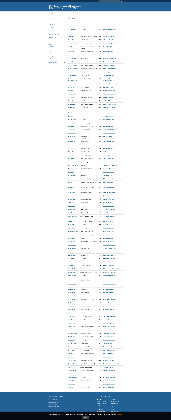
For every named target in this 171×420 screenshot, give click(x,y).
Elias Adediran (71, 33)
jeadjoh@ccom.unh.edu (108, 119)
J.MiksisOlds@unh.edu (108, 231)
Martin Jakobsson (72, 168)
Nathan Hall (71, 155)
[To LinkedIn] (102, 396)
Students (51, 54)
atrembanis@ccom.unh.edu (109, 330)
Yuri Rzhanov (71, 292)
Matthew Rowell (72, 284)
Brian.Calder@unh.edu (108, 87)
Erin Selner (70, 302)
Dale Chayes (71, 97)
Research (90, 8)
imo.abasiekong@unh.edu (109, 29)
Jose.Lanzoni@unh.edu (108, 199)
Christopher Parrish (73, 268)
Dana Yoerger (71, 384)
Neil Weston (71, 367)
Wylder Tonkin (71, 326)
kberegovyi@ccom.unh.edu (109, 61)
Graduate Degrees (101, 411)
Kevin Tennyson (72, 319)
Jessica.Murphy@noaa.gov (109, 255)
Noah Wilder (71, 374)
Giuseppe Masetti (72, 216)
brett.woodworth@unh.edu (109, 377)
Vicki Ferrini (71, 126)
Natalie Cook (71, 100)
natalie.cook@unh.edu (108, 100)
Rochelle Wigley (72, 370)
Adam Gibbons (71, 141)
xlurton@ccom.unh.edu (108, 206)
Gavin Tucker (71, 336)
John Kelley (71, 182)
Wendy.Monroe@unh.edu (109, 245)
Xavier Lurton (71, 206)
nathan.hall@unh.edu (108, 155)
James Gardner (71, 136)
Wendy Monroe (72, 245)
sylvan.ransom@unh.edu (109, 275)
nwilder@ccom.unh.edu (108, 374)
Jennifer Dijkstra (72, 104)
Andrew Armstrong (73, 39)
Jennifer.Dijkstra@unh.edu (109, 104)
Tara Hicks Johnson (73, 162)
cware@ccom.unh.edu (108, 357)
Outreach (103, 8)
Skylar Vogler (71, 346)
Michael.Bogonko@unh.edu (109, 72)
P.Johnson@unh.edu (107, 175)
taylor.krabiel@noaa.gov (109, 192)
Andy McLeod (71, 228)
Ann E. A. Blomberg (72, 68)
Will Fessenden (71, 129)
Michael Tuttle (71, 340)
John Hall (70, 151)
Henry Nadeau (71, 262)
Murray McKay (71, 224)
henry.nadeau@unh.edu (108, 262)
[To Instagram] (109, 396)
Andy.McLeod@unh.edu (108, 228)
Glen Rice (70, 279)
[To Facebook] (98, 396)
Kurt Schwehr (71, 299)
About (84, 8)
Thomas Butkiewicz (73, 83)
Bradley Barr (71, 51)
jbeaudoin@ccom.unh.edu (109, 55)
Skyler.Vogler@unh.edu (108, 346)
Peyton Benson (72, 58)
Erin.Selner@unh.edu (108, 302)
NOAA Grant (51, 24)
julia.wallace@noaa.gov (108, 350)
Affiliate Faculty (52, 49)
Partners (50, 41)
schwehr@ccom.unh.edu (109, 299)
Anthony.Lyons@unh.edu (109, 209)
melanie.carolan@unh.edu (109, 94)
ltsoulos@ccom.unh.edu (109, 333)
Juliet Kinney (71, 187)
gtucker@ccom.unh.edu (108, 336)
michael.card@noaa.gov (109, 90)
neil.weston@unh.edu (108, 367)
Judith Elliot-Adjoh (72, 119)
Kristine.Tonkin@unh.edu (109, 323)
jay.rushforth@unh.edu (108, 289)
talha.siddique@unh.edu (108, 306)
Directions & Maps (114, 411)
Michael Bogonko (72, 72)
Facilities (112, 406)
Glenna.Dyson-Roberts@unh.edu (110, 111)
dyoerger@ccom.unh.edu (109, 384)
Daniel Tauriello (72, 316)
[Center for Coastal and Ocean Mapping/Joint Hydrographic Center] (64, 6)
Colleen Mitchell (72, 238)
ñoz (74, 251)
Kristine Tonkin (72, 323)
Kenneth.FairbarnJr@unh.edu (110, 123)
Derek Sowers (71, 313)
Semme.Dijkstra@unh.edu (109, 107)
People (50, 44)
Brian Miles (71, 235)
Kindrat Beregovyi (72, 61)
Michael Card (71, 90)
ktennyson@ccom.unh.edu (109, 319)
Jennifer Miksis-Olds (73, 231)
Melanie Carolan (72, 94)
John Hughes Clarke (73, 165)
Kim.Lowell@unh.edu (108, 202)
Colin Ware (70, 357)
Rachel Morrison (72, 248)
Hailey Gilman (71, 145)
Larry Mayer (71, 221)
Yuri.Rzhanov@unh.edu (108, 292)
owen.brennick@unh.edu (109, 75)
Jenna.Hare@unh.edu (108, 158)
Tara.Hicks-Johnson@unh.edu (110, 162)
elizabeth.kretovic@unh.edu (109, 195)
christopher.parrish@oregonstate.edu (112, 268)
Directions (51, 27)
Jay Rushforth (71, 289)
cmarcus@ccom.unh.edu (109, 212)
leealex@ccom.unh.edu (108, 36)
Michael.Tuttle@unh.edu (109, 340)
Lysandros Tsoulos (72, 333)
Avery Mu (70, 251)
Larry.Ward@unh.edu (108, 353)
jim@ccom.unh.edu (107, 136)
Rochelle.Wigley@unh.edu (109, 370)
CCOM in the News (53, 62)
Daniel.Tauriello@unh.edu (109, 316)
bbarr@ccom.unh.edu (108, 51)
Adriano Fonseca (72, 133)
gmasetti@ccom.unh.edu (109, 216)
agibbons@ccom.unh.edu (109, 141)
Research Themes (101, 401)
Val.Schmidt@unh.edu (108, 296)
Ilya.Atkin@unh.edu (107, 46)
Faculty (51, 46)
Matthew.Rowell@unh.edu (109, 284)
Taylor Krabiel (71, 192)
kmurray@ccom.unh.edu (109, 258)
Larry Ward (71, 353)
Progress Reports (52, 37)
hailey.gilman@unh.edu (108, 145)
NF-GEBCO (51, 56)
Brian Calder (71, 87)
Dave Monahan (71, 241)
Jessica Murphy (72, 255)
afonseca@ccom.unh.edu (109, 133)
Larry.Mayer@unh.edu (108, 221)
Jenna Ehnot (71, 116)
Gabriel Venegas (72, 343)
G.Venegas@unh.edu (108, 343)
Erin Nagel (70, 265)
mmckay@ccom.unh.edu (109, 224)
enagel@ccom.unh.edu (108, 265)
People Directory (114, 403)
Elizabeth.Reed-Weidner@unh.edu (111, 363)
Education (96, 8)
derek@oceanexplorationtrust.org (111, 313)
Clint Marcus (71, 212)
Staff (50, 51)
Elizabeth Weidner (72, 363)
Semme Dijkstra (72, 107)
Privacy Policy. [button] (119, 414)
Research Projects (101, 403)
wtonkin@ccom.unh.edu (109, 326)
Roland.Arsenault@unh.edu (109, 43)
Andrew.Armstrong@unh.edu (110, 39)
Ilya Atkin (70, 46)
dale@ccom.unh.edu (108, 97)
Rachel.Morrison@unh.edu (109, 248)
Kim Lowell (70, 202)
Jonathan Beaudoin (73, 55)
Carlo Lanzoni (71, 199)
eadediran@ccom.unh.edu (109, 33)
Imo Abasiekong (72, 29)
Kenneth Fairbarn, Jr (73, 123)
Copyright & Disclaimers (54, 34)
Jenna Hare (71, 158)
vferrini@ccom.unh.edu (108, 126)
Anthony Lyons (72, 209)
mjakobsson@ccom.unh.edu (110, 168)
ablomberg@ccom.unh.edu (109, 68)
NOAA (50, 58)
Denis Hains (71, 148)
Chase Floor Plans (53, 31)
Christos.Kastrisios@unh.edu (110, 178)
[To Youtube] (106, 396)
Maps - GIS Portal (114, 401)
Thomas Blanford (72, 65)
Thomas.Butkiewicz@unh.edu (110, 83)
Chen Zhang (71, 387)
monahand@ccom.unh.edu (109, 241)
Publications (111, 8)
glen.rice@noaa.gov (108, 279)
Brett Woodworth (72, 377)
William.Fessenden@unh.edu (110, 129)
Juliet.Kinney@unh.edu (108, 187)
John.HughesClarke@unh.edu (110, 165)
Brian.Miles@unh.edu (108, 235)
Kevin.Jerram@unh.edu (108, 172)
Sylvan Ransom (72, 275)
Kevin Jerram (71, 172)
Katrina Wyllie (71, 380)
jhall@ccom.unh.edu (108, 151)
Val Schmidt (71, 296)
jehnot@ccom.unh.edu (108, 116)
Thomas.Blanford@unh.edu (109, 65)
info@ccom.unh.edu (55, 406)
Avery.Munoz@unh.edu (108, 251)
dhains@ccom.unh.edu (108, 148)
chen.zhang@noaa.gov (108, 387)
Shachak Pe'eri (71, 272)
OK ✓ (85, 417)
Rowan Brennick (72, 75)
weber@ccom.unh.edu (108, 360)
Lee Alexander (71, 36)
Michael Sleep (71, 309)
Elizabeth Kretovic (72, 195)
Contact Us (51, 21)
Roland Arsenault (72, 43)
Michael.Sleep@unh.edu (108, 309)
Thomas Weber (72, 360)
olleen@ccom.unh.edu (108, 238)
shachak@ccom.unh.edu (109, 272)
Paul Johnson (71, 175)
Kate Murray (71, 258)
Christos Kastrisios (72, 178)
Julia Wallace (71, 350)
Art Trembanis (71, 330)
